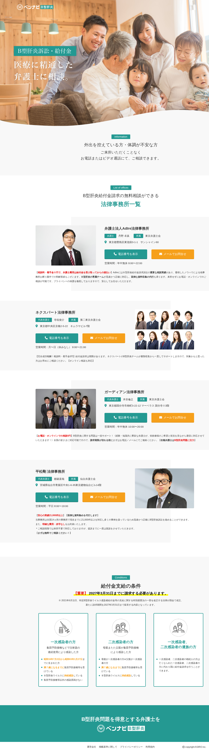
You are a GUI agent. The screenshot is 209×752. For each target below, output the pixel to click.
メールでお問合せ (175, 254)
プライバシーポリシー (131, 747)
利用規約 (150, 747)
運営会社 (91, 747)
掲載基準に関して (108, 747)
